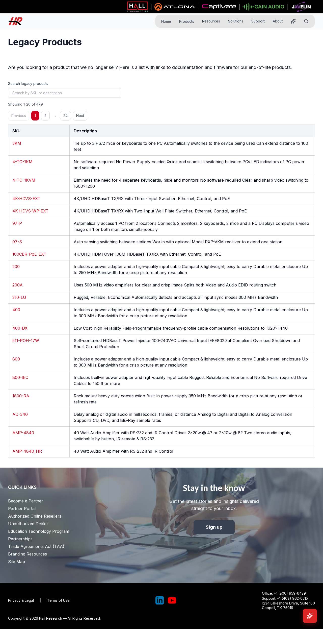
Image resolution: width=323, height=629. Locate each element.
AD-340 (20, 414)
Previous (18, 115)
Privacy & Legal (21, 600)
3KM (16, 143)
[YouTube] (172, 600)
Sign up (214, 527)
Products (186, 21)
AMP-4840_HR (27, 451)
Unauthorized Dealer (28, 523)
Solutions (235, 21)
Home (166, 21)
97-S (17, 241)
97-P (17, 223)
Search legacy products (28, 83)
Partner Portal (22, 508)
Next (80, 115)
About (278, 21)
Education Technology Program (38, 531)
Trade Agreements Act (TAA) (36, 546)
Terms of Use (58, 600)
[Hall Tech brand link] (137, 7)
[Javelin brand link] (301, 7)
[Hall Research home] (17, 21)
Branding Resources (27, 554)
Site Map (16, 561)
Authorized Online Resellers (34, 516)
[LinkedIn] (159, 600)
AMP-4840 (23, 432)
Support (258, 21)
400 (16, 309)
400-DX (20, 328)
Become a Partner (25, 500)
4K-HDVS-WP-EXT (30, 210)
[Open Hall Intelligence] (293, 21)
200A (17, 284)
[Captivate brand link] (219, 6)
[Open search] (306, 21)
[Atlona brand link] (175, 7)
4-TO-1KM (22, 161)
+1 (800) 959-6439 (290, 593)
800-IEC (20, 377)
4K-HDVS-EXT (26, 198)
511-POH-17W (25, 340)
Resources (211, 21)
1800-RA (20, 395)
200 (16, 266)
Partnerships (20, 538)
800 (16, 358)
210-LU (19, 297)
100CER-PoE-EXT (29, 254)
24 (65, 115)
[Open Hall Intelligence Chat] (310, 616)
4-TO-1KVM (23, 180)
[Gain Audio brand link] (263, 7)
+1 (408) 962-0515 (292, 598)
